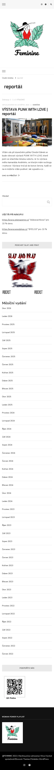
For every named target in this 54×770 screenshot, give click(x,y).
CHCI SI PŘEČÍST (9, 175)
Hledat (5, 196)
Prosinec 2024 (8, 413)
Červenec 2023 (8, 549)
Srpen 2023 (7, 541)
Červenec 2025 (8, 356)
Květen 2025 (7, 372)
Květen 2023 (7, 565)
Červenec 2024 (8, 453)
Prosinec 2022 (8, 606)
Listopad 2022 (8, 614)
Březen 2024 (7, 485)
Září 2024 (6, 437)
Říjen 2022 (6, 622)
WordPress (44, 759)
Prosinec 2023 (8, 509)
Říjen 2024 (6, 429)
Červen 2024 (7, 461)
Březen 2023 (7, 581)
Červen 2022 (7, 654)
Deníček (36, 105)
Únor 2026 (6, 308)
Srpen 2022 (7, 638)
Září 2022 (6, 630)
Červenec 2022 (8, 646)
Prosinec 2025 (8, 324)
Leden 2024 (7, 501)
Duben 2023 (7, 573)
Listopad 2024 (8, 421)
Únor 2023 (6, 589)
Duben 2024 (7, 477)
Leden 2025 (7, 405)
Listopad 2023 (8, 517)
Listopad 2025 (8, 332)
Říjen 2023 (6, 525)
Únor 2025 (6, 396)
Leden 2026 (7, 316)
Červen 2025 (7, 364)
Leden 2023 (7, 597)
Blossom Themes (22, 759)
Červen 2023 (7, 557)
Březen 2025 (7, 388)
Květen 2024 (7, 469)
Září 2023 (6, 533)
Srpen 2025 (7, 348)
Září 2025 (6, 340)
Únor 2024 (6, 493)
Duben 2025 (7, 380)
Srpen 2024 (7, 445)
